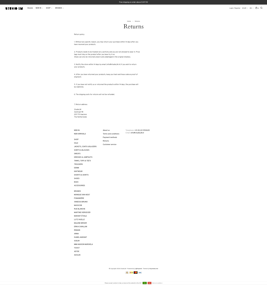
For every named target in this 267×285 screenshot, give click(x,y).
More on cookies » (157, 283)
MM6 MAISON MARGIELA (83, 244)
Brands (30, 8)
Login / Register (234, 8)
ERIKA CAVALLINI (80, 227)
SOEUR (77, 241)
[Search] (261, 8)
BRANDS (58, 8)
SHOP (48, 8)
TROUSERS (78, 164)
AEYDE (76, 251)
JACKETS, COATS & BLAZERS (85, 147)
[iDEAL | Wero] (131, 273)
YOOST (77, 248)
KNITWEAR (78, 171)
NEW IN (38, 8)
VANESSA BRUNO (81, 202)
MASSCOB (78, 205)
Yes (145, 283)
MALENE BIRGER (80, 223)
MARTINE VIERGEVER (82, 213)
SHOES (76, 179)
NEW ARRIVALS (80, 134)
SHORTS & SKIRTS (81, 175)
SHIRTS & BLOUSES (81, 150)
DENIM (76, 168)
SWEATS (77, 154)
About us (106, 130)
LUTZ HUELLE (79, 220)
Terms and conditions (111, 134)
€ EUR (244, 8)
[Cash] (127, 273)
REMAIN (77, 230)
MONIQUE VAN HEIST (82, 195)
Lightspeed (138, 269)
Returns (137, 21)
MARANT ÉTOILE (80, 216)
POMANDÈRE (79, 198)
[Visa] (140, 273)
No (149, 283)
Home (129, 21)
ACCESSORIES (79, 186)
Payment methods (110, 137)
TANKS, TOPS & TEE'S (82, 161)
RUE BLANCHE (79, 209)
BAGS (76, 182)
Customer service (109, 145)
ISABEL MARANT (80, 237)
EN (251, 8)
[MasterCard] (136, 273)
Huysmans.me (153, 269)
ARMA (76, 234)
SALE (76, 143)
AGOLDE (77, 255)
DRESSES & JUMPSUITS (83, 157)
